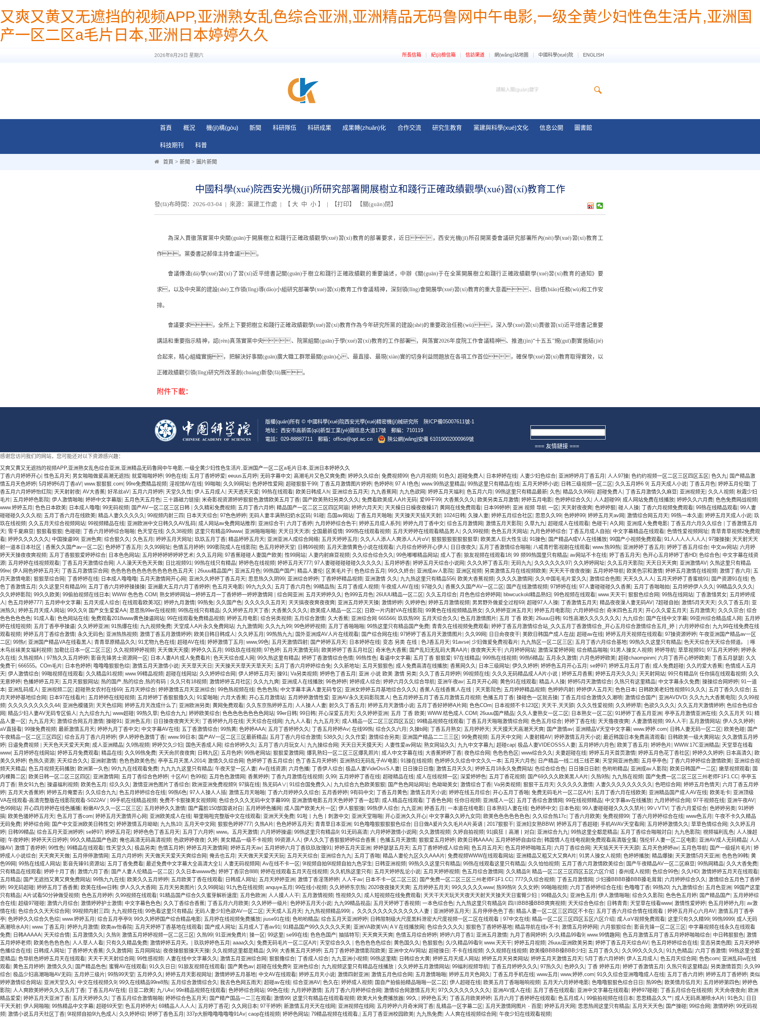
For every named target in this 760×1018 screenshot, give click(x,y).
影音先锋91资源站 (83, 863)
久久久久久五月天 (265, 602)
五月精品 (10, 879)
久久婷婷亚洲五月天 (508, 610)
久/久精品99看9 (566, 935)
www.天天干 (611, 594)
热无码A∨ (274, 784)
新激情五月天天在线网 (309, 1006)
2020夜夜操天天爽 (389, 887)
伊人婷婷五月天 (256, 674)
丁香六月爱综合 (689, 808)
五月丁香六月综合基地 (601, 642)
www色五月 (699, 816)
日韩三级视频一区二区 (586, 484)
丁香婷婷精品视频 (341, 579)
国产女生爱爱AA (108, 610)
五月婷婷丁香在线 (359, 776)
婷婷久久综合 (363, 476)
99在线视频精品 (584, 800)
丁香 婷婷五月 (603, 966)
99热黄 (228, 729)
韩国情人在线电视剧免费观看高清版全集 (590, 840)
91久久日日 (162, 966)
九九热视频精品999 (327, 911)
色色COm (480, 705)
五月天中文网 (505, 737)
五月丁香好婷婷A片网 (442, 705)
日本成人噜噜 (84, 507)
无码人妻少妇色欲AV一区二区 (229, 911)
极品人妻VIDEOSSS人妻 (547, 745)
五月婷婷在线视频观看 (33, 563)
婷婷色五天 (434, 998)
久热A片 (264, 824)
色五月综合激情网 (482, 871)
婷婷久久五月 (206, 650)
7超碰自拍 (667, 602)
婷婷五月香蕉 (577, 674)
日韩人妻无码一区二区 (695, 729)
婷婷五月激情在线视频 (691, 571)
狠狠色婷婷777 (235, 824)
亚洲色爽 (91, 539)
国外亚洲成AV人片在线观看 (327, 634)
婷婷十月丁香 (59, 871)
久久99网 (475, 634)
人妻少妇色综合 (538, 476)
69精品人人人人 (177, 1006)
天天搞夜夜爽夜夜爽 (312, 602)
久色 (555, 492)
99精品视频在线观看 (440, 721)
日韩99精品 (21, 832)
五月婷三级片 (89, 974)
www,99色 (257, 642)
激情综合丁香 (475, 784)
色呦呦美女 (445, 784)
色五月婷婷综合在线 (142, 792)
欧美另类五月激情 (498, 499)
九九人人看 (298, 721)
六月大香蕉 (233, 697)
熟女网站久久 (439, 745)
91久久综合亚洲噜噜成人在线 (630, 974)
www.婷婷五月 (16, 507)
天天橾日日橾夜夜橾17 (411, 507)
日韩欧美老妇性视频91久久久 (672, 689)
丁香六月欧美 (584, 816)
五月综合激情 (309, 618)
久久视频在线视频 (506, 951)
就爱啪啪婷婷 (147, 476)
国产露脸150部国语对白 (215, 808)
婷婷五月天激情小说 (391, 705)
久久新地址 (346, 666)
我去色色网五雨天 (240, 982)
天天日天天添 (293, 531)
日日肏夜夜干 (504, 634)
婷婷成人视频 (356, 982)
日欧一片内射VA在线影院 (394, 610)
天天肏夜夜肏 (729, 990)
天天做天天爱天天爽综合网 (176, 856)
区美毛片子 (339, 571)
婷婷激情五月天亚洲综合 (186, 689)
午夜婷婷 (18, 840)
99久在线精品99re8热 (143, 982)
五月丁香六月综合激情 (295, 737)
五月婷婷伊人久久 (693, 587)
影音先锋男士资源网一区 (119, 658)
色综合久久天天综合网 (44, 911)
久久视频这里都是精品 (238, 951)
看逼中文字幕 (395, 658)
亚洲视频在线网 (356, 1006)
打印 (343, 204)
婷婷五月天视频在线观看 (634, 634)
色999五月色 (358, 594)
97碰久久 (432, 587)
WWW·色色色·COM (134, 594)
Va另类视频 (304, 674)
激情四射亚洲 (353, 974)
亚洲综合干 (271, 523)
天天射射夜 (67, 492)
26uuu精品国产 (215, 571)
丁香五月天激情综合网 (88, 563)
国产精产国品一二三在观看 (240, 998)
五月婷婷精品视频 (524, 689)
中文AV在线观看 (277, 974)
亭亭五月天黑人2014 (181, 761)
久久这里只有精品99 (62, 587)
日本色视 (569, 808)
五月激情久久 (87, 935)
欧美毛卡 (720, 792)
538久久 (333, 737)
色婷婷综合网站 (246, 990)
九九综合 (633, 618)
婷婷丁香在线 (579, 721)
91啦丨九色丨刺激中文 (323, 816)
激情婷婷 (392, 602)
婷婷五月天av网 (606, 515)
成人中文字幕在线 (402, 753)
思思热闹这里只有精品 (603, 1006)
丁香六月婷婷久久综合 (293, 792)
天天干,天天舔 (558, 705)
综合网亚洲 (290, 594)
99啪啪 (212, 484)
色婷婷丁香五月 (123, 547)
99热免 (205, 602)
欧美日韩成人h (312, 492)
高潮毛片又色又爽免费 (319, 476)
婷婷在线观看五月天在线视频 (293, 871)
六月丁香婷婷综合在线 (595, 887)
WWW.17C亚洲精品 (696, 745)
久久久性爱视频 (595, 705)
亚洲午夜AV (740, 800)
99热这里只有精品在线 (493, 484)
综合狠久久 (117, 539)
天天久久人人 (638, 579)
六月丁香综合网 (572, 848)
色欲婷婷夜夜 (189, 840)
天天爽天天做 (54, 856)
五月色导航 (694, 848)
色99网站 (10, 808)
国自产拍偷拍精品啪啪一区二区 (411, 982)
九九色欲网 (412, 492)
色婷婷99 (574, 515)
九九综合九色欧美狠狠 (359, 784)
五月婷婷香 (397, 563)
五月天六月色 (519, 761)
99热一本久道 (686, 515)
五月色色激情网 (227, 776)
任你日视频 (467, 800)
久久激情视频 (434, 832)
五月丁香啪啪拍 (652, 587)
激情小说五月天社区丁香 (36, 1014)
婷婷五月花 (118, 832)
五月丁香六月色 (293, 587)
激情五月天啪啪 (247, 792)
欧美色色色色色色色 (506, 816)
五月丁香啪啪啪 (346, 626)
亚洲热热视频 (121, 634)
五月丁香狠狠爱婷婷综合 (77, 555)
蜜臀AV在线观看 (127, 966)
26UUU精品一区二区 (399, 594)
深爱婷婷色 (473, 776)
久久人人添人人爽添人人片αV (394, 539)
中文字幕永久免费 (678, 681)
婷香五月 (434, 808)
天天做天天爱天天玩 (261, 856)
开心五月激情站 (267, 697)
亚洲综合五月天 (350, 492)
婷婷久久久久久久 (28, 539)
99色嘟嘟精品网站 (417, 555)
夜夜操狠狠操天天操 (186, 951)
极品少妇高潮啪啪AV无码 (42, 974)
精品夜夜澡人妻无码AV (626, 602)
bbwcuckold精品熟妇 (527, 594)
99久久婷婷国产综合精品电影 (167, 919)
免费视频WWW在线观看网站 (480, 856)
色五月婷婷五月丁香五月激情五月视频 (436, 697)
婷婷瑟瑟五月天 (391, 848)
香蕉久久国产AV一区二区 (474, 587)
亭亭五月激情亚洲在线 (690, 713)
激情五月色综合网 (391, 974)
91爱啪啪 (207, 697)
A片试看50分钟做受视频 (51, 895)
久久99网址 (236, 484)
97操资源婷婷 (680, 634)
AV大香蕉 (94, 492)
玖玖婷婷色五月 (212, 943)
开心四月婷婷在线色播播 (52, 808)
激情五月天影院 (504, 523)
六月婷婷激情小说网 (393, 832)
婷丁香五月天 (624, 555)
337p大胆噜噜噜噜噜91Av (215, 1014)
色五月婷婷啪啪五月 (528, 848)
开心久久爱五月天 (666, 610)
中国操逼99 (65, 539)
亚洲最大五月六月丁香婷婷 (178, 587)
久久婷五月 (251, 634)
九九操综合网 (322, 745)
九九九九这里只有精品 (186, 769)
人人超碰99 (607, 499)
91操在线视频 (416, 761)
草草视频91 (691, 650)
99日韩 (307, 713)
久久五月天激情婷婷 (701, 705)
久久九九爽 (266, 681)
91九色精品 (679, 951)
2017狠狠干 (500, 824)
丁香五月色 (702, 484)
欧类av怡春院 (116, 927)
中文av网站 (724, 547)
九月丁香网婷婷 (528, 935)
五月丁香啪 (367, 856)
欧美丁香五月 (632, 745)
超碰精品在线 (398, 776)
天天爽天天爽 (377, 935)
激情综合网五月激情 (80, 721)
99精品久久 (554, 895)
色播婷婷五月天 (41, 681)
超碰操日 (439, 951)
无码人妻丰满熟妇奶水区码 (280, 515)
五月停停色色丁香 (492, 911)
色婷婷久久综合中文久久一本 (468, 761)
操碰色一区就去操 (537, 697)
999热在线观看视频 (368, 531)
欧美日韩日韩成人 (214, 634)
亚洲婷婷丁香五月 (643, 547)
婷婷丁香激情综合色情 (327, 658)
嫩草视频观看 (734, 769)
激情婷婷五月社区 (230, 681)
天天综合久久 (72, 761)
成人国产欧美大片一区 (310, 808)
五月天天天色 (647, 1006)
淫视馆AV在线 (185, 484)
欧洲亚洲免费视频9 (214, 784)
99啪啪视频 (554, 887)
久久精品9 (517, 871)
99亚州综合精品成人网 (716, 618)
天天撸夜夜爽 (613, 721)
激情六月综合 (62, 903)
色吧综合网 (668, 784)
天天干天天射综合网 (111, 958)
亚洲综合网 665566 (373, 618)
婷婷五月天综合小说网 (438, 563)
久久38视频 (179, 531)
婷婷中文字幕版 (104, 499)
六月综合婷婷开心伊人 (422, 547)
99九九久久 (259, 587)
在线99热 (362, 729)
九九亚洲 (411, 808)
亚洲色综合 (306, 966)
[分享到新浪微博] (590, 206)
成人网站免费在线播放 (648, 499)
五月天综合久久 (440, 618)
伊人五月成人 (209, 492)
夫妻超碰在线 (570, 753)
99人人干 (675, 721)
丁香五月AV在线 (106, 990)
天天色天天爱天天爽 (66, 745)
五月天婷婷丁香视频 (396, 903)
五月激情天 (702, 610)
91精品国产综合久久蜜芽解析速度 (198, 895)
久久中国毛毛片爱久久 (561, 579)
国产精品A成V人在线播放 (577, 539)
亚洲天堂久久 (59, 982)
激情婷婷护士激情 (101, 903)
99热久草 (147, 713)
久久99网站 (211, 887)
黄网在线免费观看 (460, 507)
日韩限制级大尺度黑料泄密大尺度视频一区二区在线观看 (435, 919)
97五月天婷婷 (722, 650)
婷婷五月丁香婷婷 (726, 974)
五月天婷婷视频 (441, 871)
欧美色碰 (734, 729)
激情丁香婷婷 (30, 848)
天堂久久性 (179, 492)
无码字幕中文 (275, 476)
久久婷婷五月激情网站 (423, 966)
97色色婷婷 (233, 515)
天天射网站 (652, 674)
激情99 (282, 998)
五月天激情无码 (301, 650)
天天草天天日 (196, 666)
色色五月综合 (546, 721)
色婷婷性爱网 (267, 484)
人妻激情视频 (647, 721)
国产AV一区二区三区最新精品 (232, 737)
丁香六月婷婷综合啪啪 (109, 531)
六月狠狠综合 (615, 927)
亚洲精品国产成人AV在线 (678, 792)
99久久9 (76, 610)
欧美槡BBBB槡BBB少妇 (557, 951)
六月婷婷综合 (588, 610)
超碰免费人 (470, 476)
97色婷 (272, 650)
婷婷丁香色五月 (166, 1014)
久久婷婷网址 (589, 563)
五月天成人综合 (102, 602)
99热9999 (723, 919)
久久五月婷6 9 (631, 484)
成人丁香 (451, 555)
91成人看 (44, 618)
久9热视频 (137, 745)
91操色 (537, 539)
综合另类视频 (275, 618)
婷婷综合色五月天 (186, 998)
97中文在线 (516, 919)
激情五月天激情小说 (155, 666)
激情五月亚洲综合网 (243, 958)
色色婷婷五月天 (294, 824)
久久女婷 (528, 887)
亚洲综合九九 (552, 832)
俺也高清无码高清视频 (145, 840)
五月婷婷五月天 (431, 887)
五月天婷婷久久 (324, 594)
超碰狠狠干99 (301, 484)
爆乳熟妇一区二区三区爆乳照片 (343, 753)
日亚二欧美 (141, 990)
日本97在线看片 (67, 697)
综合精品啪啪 (592, 650)
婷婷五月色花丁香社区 (664, 753)
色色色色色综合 (373, 943)
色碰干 (599, 523)
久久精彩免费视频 (214, 507)
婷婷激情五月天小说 (577, 737)
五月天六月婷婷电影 (566, 982)
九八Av (165, 990)
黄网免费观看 (228, 705)
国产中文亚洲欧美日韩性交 (83, 824)
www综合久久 (537, 753)
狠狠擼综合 (282, 958)
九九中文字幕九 (476, 745)
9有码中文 (362, 792)
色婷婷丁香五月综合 (270, 761)
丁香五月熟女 (445, 729)
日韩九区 (208, 753)
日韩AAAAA (27, 935)
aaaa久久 (243, 943)
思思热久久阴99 (266, 579)
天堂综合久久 (336, 943)
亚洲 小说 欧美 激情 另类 (387, 674)
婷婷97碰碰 (644, 990)
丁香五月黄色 (391, 792)
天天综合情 (57, 935)
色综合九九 (173, 713)
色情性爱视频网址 (687, 531)
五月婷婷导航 (608, 571)
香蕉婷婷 (258, 776)
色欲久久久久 (659, 705)
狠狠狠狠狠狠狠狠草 (454, 539)
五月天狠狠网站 (80, 681)
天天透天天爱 (243, 492)
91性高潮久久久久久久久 (591, 618)
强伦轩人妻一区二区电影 (668, 840)
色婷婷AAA (252, 729)
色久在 (330, 982)
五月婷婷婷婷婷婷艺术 (168, 555)
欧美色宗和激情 (645, 571)
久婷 (212, 840)
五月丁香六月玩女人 (281, 745)
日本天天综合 (201, 515)
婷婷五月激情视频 (448, 602)
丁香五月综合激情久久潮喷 (591, 697)
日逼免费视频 (24, 745)
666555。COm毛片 (40, 666)
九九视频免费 (155, 626)
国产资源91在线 (729, 579)
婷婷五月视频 (529, 943)
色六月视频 (423, 476)
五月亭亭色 (654, 761)
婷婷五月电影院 (552, 610)
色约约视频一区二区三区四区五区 (670, 476)
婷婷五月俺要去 (65, 792)
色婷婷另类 (722, 808)
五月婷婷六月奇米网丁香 (405, 1006)
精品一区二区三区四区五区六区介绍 (574, 871)
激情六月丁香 (93, 871)
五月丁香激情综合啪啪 (504, 547)
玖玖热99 (408, 618)
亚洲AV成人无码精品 (723, 840)
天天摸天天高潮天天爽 (518, 729)
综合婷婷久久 (239, 745)
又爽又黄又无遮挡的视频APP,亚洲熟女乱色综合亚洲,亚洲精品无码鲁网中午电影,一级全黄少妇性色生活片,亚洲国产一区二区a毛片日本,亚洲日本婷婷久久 (175, 468)
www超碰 (123, 713)
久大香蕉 (338, 618)
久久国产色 (229, 602)
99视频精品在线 (106, 523)
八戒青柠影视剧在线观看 (561, 547)
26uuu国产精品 (497, 713)
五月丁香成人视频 (357, 587)
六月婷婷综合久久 (685, 879)
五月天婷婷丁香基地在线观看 (168, 927)
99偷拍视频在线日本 (86, 594)
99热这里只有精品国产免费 (398, 626)
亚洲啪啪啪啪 (260, 531)
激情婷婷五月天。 (170, 943)
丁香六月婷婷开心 (20, 476)
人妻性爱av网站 (403, 745)
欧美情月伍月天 (683, 982)
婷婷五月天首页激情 (612, 753)
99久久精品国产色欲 (93, 840)
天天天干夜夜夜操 (569, 571)
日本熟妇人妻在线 (507, 808)
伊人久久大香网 (138, 887)
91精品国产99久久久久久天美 (317, 927)
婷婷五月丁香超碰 (577, 824)
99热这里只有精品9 (316, 832)
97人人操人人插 (208, 792)
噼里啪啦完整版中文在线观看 (227, 816)
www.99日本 (182, 737)
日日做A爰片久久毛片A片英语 (449, 824)
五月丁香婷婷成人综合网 (440, 848)
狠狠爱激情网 (288, 753)
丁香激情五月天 (579, 602)
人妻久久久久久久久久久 (624, 784)
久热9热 (600, 776)
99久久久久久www (473, 887)
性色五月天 (57, 476)
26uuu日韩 (548, 618)
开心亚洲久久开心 (405, 816)
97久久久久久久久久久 (464, 990)
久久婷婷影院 (15, 594)
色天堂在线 (150, 531)
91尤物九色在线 (156, 642)
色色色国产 (323, 935)
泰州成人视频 (634, 871)
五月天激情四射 (290, 642)
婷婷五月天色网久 (469, 974)
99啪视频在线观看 (62, 674)
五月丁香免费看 (125, 863)
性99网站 (295, 555)
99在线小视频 (311, 887)
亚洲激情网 (106, 776)
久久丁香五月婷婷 (439, 674)
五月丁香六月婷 (256, 507)
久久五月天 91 (735, 713)
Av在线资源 (272, 769)
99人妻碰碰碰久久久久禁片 (613, 808)
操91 (282, 674)
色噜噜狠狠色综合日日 (617, 982)
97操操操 (719, 539)
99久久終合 (401, 571)
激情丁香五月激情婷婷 (165, 634)
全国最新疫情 (327, 531)
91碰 (319, 515)
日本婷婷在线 (501, 476)
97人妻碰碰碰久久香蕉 (605, 587)
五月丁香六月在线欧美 (69, 515)
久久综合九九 (101, 792)
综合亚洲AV (306, 982)
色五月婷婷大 (140, 1006)
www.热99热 (606, 547)
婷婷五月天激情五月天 (556, 958)
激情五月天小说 (428, 792)
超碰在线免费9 (273, 966)
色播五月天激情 (398, 840)
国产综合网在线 (379, 634)
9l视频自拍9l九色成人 (91, 1014)
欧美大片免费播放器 (380, 998)
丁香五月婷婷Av (330, 729)
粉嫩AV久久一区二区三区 (112, 808)
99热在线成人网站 (39, 863)
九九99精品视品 (352, 903)
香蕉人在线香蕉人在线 (446, 689)
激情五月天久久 (454, 769)
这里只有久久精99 (688, 919)
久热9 (112, 935)
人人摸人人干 (283, 895)
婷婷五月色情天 (702, 784)
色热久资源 (41, 761)
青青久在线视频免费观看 (460, 626)
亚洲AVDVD (672, 697)
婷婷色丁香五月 (338, 674)
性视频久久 (348, 895)
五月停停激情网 (90, 856)
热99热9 (505, 887)
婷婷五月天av (246, 848)
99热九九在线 (108, 879)
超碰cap (505, 745)
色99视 (198, 776)
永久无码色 (90, 634)
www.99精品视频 (144, 674)
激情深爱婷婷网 (556, 650)
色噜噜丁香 (637, 887)
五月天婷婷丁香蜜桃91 (683, 579)
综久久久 (119, 784)
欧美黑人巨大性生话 (504, 539)
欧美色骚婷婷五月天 (31, 816)
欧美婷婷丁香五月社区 (347, 650)
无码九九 (521, 563)
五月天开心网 (481, 681)
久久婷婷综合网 (218, 674)
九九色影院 (687, 832)
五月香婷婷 (335, 792)
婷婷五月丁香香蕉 (57, 887)
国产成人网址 (220, 927)
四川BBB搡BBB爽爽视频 (536, 903)
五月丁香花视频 (507, 776)
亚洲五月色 (247, 571)
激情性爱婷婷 (689, 903)
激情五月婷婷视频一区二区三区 (158, 935)
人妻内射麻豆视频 (329, 555)
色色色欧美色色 (137, 761)
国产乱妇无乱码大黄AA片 (438, 650)
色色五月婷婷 (97, 895)
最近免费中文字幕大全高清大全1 (183, 863)
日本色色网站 (123, 555)
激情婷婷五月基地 (235, 974)
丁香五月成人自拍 (589, 531)
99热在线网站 (677, 594)
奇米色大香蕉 (391, 650)
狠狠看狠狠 (49, 531)
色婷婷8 (383, 484)
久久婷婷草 (628, 705)
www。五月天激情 (237, 832)
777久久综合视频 (534, 879)
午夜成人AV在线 (400, 587)
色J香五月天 (435, 642)
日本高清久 (739, 753)
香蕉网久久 (463, 666)
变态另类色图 (715, 943)
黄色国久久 (407, 943)
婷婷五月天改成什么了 (150, 705)
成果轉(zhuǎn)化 (364, 127)
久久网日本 (244, 1006)
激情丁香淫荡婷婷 (318, 879)
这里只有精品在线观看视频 (323, 998)
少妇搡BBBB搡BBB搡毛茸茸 (629, 879)
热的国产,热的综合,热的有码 (134, 681)
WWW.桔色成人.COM (452, 713)
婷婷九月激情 (179, 602)
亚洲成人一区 (498, 800)
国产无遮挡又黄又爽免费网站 (56, 879)
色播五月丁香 (498, 697)
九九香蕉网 (384, 492)
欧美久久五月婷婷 (147, 879)
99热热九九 (279, 634)
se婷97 (598, 666)
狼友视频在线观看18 (487, 555)
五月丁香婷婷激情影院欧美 (355, 951)
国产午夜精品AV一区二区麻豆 (660, 863)
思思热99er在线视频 (152, 610)
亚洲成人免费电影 (647, 523)
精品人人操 (552, 681)
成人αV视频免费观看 (641, 919)
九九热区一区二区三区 (546, 642)
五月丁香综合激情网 (540, 800)
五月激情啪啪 (430, 974)
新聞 (185, 162)
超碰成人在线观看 (568, 523)
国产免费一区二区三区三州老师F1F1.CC (692, 776)
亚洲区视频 (469, 571)
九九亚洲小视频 (349, 958)
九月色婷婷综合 (548, 531)
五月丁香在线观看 (553, 990)
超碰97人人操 (542, 602)
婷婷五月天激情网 (207, 848)
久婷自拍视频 (468, 832)
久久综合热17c (549, 816)
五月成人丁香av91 (259, 927)
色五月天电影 (227, 587)
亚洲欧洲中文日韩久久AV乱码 (161, 523)
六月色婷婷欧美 (598, 658)
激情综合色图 (604, 579)
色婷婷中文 (543, 808)
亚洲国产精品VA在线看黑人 (59, 642)
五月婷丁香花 (213, 1006)
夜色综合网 (477, 753)
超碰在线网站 (181, 674)
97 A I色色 (407, 484)
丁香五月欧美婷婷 (470, 998)
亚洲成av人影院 (435, 571)
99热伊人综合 (382, 808)
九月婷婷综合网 (672, 800)
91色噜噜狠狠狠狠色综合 (382, 824)
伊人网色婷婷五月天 (36, 571)
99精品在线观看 (85, 848)
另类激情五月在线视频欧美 (515, 571)
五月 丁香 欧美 (516, 618)
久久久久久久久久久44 (34, 705)
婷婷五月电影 (536, 499)
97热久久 (550, 966)
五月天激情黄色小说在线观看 (360, 547)
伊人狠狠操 (351, 808)
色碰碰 (72, 531)
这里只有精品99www (218, 531)
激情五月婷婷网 (580, 927)
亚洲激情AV (693, 563)
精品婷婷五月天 (246, 539)
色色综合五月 (369, 571)
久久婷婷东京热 (347, 887)
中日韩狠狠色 (728, 935)
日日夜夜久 (463, 547)
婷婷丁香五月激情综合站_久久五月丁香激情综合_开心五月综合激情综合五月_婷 (583, 626)
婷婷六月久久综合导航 (409, 681)
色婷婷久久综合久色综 (33, 919)
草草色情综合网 (709, 824)
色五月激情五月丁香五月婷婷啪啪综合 (666, 935)
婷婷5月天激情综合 (590, 681)
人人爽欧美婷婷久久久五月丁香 (49, 990)
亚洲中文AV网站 (407, 951)
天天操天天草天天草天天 (243, 666)
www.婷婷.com (650, 729)
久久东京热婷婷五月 (269, 705)
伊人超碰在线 (465, 982)
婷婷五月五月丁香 (629, 666)
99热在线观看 (277, 492)
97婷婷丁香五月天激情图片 (431, 634)
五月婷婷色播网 (263, 808)
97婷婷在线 (563, 587)
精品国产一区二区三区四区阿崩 (313, 507)
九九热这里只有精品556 (427, 579)
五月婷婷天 (477, 729)
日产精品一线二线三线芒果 (569, 761)
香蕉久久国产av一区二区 (74, 547)
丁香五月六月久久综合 (697, 523)
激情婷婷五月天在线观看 (729, 871)
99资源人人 (288, 840)
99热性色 (366, 658)
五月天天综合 (302, 856)
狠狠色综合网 (643, 594)
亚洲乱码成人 (23, 689)
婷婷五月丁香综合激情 (49, 634)
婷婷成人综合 (365, 681)
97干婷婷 (270, 1006)
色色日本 (625, 689)
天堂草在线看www (651, 903)
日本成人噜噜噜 (119, 579)
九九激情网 (249, 626)
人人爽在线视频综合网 (470, 1014)
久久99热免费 (140, 753)
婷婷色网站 (295, 1014)
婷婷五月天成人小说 (728, 515)
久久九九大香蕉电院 (712, 697)
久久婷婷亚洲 (93, 626)
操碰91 (114, 721)
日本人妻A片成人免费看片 (180, 658)
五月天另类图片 (177, 887)
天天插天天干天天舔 (616, 848)
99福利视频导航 (470, 966)
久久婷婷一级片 (269, 903)
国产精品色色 (90, 966)
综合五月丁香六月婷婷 (90, 737)
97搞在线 (249, 784)
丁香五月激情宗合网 (85, 571)
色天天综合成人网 (234, 658)
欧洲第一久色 (93, 769)
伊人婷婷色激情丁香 (142, 737)
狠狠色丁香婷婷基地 (489, 927)
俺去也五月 (222, 856)
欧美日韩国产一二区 (693, 769)
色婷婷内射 (561, 689)
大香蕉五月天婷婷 (300, 951)
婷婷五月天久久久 (615, 674)
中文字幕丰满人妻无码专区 (311, 689)
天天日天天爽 (661, 563)
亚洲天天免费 (278, 816)
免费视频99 (395, 476)
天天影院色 (488, 689)
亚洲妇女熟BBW (535, 824)
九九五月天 (41, 721)
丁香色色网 (439, 800)
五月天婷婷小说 (540, 484)
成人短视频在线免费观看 (392, 895)
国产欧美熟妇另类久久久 (330, 499)
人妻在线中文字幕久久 (191, 958)
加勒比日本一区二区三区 (82, 650)
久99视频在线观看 (136, 895)
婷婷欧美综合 (204, 713)
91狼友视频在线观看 (201, 966)
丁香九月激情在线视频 (297, 776)
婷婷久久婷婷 (707, 753)
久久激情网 (119, 951)
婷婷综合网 (36, 824)
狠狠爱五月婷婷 (437, 840)
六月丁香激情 (710, 951)
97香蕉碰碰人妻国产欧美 (253, 555)
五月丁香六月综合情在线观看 (630, 911)
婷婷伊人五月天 (594, 689)
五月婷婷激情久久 (667, 824)
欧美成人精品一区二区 (336, 610)
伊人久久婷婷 (738, 721)
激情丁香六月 (735, 571)
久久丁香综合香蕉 (184, 903)
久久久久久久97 (552, 563)
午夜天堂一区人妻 (235, 769)
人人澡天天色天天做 (139, 563)
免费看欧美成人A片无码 (389, 499)
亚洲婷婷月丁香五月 (582, 476)
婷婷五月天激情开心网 (121, 816)
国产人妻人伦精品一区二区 (142, 871)
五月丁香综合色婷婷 (145, 776)
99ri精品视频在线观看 (201, 990)
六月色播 (299, 769)
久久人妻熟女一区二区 (542, 713)
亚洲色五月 (137, 721)
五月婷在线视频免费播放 (232, 919)
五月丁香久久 (603, 951)
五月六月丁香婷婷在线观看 (524, 998)
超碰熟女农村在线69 (98, 689)
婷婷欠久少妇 (167, 745)
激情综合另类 (384, 737)
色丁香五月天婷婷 (316, 761)
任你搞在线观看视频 (722, 674)
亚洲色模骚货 (78, 705)
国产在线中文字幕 (666, 618)
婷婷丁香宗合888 (238, 871)
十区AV (179, 776)
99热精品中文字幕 (72, 1006)
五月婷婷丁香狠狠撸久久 (165, 697)
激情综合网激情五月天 (409, 990)
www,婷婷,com (577, 974)
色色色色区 (506, 753)
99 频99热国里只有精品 (540, 555)
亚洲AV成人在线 (511, 990)
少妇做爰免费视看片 (495, 642)
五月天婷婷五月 (339, 539)
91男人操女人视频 (631, 650)
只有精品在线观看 (20, 871)
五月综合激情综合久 (194, 982)
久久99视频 (475, 531)
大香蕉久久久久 (290, 610)
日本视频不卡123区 (516, 705)
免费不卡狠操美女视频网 (188, 800)
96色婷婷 (336, 681)
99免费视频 (475, 737)
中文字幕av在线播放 (628, 800)
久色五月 (143, 539)
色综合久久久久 (445, 927)
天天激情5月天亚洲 (697, 856)
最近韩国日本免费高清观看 (634, 737)
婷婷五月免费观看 (78, 753)
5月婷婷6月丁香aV (60, 484)
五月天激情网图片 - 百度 (513, 1006)
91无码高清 (354, 832)
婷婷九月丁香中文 (423, 523)
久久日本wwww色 (196, 871)
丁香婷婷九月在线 (222, 721)
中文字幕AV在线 (160, 729)
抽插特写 (349, 935)
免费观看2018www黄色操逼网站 (127, 618)
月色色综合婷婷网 (480, 594)
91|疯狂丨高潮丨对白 (510, 832)
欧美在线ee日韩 (99, 887)
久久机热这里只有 (350, 871)
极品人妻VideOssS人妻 (373, 769)
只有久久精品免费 (126, 943)
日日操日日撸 (418, 769)
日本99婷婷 (497, 507)
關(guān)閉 (377, 204)
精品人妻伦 (310, 571)
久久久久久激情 (575, 784)
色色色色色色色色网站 (248, 713)
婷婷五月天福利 (446, 492)
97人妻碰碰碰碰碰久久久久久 (348, 563)
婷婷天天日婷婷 (49, 840)
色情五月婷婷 (188, 547)
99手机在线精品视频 (133, 800)
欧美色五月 (93, 784)
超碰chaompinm (636, 658)
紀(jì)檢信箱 (443, 55)
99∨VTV (657, 808)
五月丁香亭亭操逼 (54, 626)
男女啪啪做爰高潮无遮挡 (100, 476)
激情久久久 (59, 966)
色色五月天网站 (509, 531)
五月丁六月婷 (197, 832)
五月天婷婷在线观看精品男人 (426, 531)
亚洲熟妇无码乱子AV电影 (369, 761)
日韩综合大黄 (414, 958)
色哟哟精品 (615, 769)
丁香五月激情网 (575, 879)
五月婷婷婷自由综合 (518, 840)
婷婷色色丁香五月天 (156, 832)
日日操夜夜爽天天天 (176, 721)
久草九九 (534, 523)
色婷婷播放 (636, 856)
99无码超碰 (21, 887)
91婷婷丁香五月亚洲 (638, 713)
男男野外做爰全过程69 (498, 602)
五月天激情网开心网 (163, 579)
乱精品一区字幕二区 (459, 1006)
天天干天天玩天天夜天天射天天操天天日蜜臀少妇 (481, 895)
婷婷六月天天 (367, 507)
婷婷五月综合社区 (511, 515)
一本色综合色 (437, 903)
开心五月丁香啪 (511, 792)
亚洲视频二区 (57, 689)
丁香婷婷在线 (82, 579)
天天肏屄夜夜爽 (177, 753)
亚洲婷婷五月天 (451, 911)
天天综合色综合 (586, 903)
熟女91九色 (31, 784)
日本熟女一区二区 (591, 713)
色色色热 (267, 689)
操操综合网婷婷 (720, 681)
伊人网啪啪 (36, 1006)
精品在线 (111, 753)
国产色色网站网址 (408, 784)
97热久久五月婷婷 (67, 658)
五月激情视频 (317, 895)
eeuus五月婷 (242, 476)
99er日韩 (287, 713)
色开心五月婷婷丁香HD (669, 555)
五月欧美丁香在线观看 (196, 879)
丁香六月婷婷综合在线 (657, 816)
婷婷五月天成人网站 (41, 610)
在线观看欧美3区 (141, 602)
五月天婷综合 (140, 689)
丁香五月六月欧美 (228, 903)
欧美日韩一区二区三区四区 (59, 776)
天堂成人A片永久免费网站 (204, 626)
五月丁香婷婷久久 (288, 729)
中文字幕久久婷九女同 (455, 816)
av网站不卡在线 (588, 555)
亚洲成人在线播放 (302, 681)
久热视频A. (31, 658)
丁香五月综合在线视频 (686, 990)
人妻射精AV (537, 737)
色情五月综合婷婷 (416, 935)
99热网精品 (710, 863)
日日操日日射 (583, 769)
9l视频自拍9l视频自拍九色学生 (337, 863)
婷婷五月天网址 (174, 539)
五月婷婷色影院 (31, 499)
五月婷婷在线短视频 (111, 697)
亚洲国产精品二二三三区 (430, 737)
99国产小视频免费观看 (635, 539)
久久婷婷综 (132, 1014)
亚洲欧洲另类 (194, 705)
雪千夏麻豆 (21, 531)
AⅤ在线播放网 (407, 927)
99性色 (56, 848)
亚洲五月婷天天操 (358, 602)
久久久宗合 (731, 610)
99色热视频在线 (236, 689)
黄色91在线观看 (518, 681)
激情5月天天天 (698, 602)
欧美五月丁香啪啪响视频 (511, 982)
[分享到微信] (600, 206)
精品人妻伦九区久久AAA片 (414, 856)
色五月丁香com (75, 816)
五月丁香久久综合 (729, 689)
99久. (412, 998)
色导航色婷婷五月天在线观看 (51, 958)
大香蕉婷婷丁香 (444, 753)
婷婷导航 (665, 650)
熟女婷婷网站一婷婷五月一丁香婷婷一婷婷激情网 (217, 594)
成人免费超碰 (668, 666)
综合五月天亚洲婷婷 (60, 832)
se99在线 (297, 935)
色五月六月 (479, 492)
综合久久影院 (647, 895)
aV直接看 (11, 729)
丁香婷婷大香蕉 (85, 951)
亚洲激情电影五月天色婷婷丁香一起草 (335, 800)
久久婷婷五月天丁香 (245, 610)
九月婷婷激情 (306, 990)
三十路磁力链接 (181, 499)
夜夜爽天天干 (486, 650)
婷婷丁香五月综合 (687, 547)
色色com (709, 958)
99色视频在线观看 (574, 594)
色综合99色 (665, 871)
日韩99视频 (311, 547)
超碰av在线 (590, 634)
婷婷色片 (661, 745)
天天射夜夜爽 (576, 507)
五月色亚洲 (718, 887)
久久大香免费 (741, 863)
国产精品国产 (714, 895)
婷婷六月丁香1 (456, 935)
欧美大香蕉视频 (476, 579)
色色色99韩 (735, 856)
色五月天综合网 (678, 958)
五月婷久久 (150, 974)
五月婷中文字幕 (63, 602)
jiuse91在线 (276, 919)
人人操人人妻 (310, 705)
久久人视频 (721, 492)
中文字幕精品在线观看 (638, 531)
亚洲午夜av (450, 681)
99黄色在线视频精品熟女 (454, 610)
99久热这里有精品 (278, 658)
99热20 (661, 887)
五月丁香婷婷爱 (207, 476)
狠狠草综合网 (49, 579)
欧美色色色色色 (52, 943)
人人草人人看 (87, 943)
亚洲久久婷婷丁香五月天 (217, 579)
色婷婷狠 (605, 507)
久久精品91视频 (104, 674)
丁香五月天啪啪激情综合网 (497, 721)
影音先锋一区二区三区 (660, 927)
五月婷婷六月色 (596, 745)
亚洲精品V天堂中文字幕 (603, 729)
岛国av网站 (340, 515)
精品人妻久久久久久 (121, 515)
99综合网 (699, 1006)
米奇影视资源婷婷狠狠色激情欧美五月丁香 (251, 499)
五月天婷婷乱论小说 (397, 871)
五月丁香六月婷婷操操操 (116, 587)
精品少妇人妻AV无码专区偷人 (42, 713)
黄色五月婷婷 (28, 966)
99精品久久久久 (734, 587)
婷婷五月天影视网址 (188, 974)
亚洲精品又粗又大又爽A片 (546, 856)
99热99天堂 (121, 974)
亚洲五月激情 (491, 935)
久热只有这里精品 (635, 681)
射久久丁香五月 (347, 705)
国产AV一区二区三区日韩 (161, 507)
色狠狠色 (432, 943)
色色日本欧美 (50, 507)
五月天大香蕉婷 (26, 792)
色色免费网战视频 (736, 499)
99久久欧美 (47, 594)
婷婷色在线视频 (257, 563)
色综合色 (709, 555)
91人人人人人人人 (685, 539)
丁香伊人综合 (327, 769)
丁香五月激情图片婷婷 (345, 484)
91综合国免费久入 (310, 784)
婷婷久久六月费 (695, 499)
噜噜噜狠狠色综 (111, 666)
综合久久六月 (391, 729)
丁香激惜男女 (711, 594)
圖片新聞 (206, 162)
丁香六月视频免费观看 (667, 507)
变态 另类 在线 (400, 642)
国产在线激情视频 (526, 587)
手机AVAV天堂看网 (622, 824)
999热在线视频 (500, 658)
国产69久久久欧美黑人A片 (558, 776)
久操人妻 (478, 515)
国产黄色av (241, 966)
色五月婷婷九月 (726, 903)
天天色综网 (109, 705)
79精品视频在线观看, (335, 1014)
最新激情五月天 (77, 729)
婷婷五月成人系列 (379, 523)
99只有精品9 (682, 674)
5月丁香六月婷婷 (604, 958)
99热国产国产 (278, 571)
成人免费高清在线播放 (421, 666)
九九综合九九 (94, 713)
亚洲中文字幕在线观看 (603, 990)
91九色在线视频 (244, 887)
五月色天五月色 (142, 499)
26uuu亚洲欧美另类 (570, 943)
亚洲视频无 (692, 492)
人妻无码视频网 (242, 863)
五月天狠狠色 (377, 666)
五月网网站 (147, 951)
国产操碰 (676, 1006)
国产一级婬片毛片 (730, 848)
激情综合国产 (640, 697)
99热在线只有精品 (215, 563)
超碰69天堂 (109, 1006)
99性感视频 (150, 958)
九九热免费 (429, 1014)
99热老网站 (257, 753)
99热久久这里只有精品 (655, 642)
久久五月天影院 (625, 563)
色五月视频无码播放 (51, 769)
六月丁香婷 (299, 523)
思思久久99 (548, 515)
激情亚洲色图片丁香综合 (161, 784)
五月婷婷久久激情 (164, 808)
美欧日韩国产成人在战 (548, 634)
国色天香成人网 (204, 745)
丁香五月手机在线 (513, 974)
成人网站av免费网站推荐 (226, 523)
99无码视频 (116, 507)
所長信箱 (411, 55)
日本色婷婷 (78, 666)
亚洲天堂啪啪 (367, 816)
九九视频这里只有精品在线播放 (358, 966)
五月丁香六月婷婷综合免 (302, 666)
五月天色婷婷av (660, 848)
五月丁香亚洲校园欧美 (388, 1014)
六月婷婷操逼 (275, 832)
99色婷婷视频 (309, 626)
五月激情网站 (704, 721)
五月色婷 (231, 753)
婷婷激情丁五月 (225, 642)
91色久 (447, 476)
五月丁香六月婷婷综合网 (353, 990)
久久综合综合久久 (372, 555)
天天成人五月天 (284, 911)
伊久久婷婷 (525, 666)
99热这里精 (383, 958)
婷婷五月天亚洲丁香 (46, 998)
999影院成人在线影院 (231, 547)
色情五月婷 (171, 848)
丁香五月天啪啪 (374, 515)
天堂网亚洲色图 (620, 761)
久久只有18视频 (188, 681)
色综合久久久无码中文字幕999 (254, 800)
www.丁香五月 (48, 927)
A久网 (617, 523)
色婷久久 (574, 966)
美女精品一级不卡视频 (246, 840)
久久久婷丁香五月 (487, 563)
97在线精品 (467, 658)
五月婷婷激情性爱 (308, 697)
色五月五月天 (486, 848)
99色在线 (175, 476)
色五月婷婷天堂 (277, 547)
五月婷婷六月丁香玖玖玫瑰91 (298, 848)
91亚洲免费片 (231, 935)
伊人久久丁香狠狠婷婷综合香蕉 (340, 840)
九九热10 (170, 824)
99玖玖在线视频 (243, 650)
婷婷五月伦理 (733, 484)
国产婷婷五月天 (328, 642)
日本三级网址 (494, 666)
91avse (460, 642)
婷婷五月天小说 (317, 974)
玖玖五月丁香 (210, 539)
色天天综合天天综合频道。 (715, 642)
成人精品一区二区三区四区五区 (378, 721)
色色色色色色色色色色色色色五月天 (153, 571)
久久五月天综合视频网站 (56, 523)
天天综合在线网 (264, 721)
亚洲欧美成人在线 (170, 816)
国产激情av (560, 729)
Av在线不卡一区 (281, 863)
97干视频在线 (708, 800)
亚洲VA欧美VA (370, 927)
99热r (19, 642)
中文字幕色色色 (143, 903)
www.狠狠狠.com (103, 484)
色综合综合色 (550, 769)
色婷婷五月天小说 (310, 903)
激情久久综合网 (226, 761)
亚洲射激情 (103, 761)
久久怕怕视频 (543, 863)
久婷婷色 (415, 602)
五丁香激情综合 (200, 729)
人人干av (352, 879)
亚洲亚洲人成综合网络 (293, 539)
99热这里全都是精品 (594, 832)
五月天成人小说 (669, 484)
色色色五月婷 (681, 895)
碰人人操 (628, 507)
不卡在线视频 (467, 951)
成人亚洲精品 (107, 745)
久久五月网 (209, 555)
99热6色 (177, 792)
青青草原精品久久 (114, 642)
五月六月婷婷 (147, 492)
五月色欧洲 (253, 895)
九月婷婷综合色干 (335, 523)
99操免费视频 (40, 729)
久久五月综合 (441, 594)
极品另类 (145, 848)
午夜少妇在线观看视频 (525, 1014)
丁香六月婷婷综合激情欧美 (701, 761)
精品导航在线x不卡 (537, 927)
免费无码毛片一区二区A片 (562, 792)
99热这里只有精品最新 (521, 492)
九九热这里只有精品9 (480, 903)
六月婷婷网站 (519, 650)
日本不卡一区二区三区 (391, 879)
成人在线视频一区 (437, 776)
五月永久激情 (561, 658)
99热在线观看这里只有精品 (494, 863)
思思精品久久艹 (654, 998)
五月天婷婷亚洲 (277, 879)
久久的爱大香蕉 (704, 666)
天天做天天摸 (173, 650)
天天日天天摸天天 (361, 745)
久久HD (690, 871)
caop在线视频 (264, 1014)
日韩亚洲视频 (390, 863)
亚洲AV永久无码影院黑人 (361, 697)
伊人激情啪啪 (67, 499)
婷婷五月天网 (559, 1006)
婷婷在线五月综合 (469, 792)
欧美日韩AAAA (475, 840)
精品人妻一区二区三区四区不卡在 (554, 911)
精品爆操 (662, 856)
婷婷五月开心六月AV (691, 911)
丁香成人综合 (313, 958)
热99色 (654, 982)
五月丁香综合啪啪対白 (646, 832)
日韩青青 (617, 903)
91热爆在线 (124, 626)
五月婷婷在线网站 (34, 753)
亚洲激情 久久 (381, 579)
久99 (330, 776)
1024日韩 (454, 515)
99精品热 (324, 587)
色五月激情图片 (478, 618)
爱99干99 (430, 499)
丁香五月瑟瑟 (727, 658)
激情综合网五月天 (647, 515)
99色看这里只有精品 (168, 911)
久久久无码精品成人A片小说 (525, 674)
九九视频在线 (127, 911)
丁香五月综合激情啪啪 (137, 998)
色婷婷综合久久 (573, 499)
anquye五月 (279, 887)
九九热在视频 (627, 776)
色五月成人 (571, 998)
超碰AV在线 (191, 642)
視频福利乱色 (718, 832)
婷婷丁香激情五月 (643, 966)
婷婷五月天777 (294, 563)
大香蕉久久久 (459, 499)
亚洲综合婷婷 (302, 579)
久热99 (205, 935)
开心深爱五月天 (336, 713)
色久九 (719, 476)
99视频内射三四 (165, 515)
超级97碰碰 (31, 903)
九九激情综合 (687, 887)
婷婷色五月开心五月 (564, 666)
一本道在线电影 (466, 808)
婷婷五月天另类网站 (505, 958)
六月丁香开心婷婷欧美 (683, 658)
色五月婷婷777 (25, 602)
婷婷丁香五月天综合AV (621, 943)
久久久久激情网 (514, 579)
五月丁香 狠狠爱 (432, 658)
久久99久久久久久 (642, 951)
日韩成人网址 (240, 879)
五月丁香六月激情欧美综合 (592, 863)
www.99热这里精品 (443, 484)
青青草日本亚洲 (333, 824)
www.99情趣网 (603, 935)
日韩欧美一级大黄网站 (693, 737)
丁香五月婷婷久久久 (514, 966)
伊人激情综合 (23, 674)
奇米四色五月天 (625, 610)
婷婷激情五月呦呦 (137, 824)
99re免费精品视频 (146, 484)
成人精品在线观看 (402, 800)
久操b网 (418, 729)
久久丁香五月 (733, 602)
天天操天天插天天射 (418, 515)
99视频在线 (476, 674)
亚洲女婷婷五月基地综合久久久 (381, 689)
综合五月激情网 (465, 523)
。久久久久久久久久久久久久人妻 (391, 911)
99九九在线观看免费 (134, 769)
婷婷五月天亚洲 (352, 848)
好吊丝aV (118, 492)
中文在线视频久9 (97, 982)
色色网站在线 (72, 618)
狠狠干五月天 (538, 784)
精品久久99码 (578, 492)
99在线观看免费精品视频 (195, 618)
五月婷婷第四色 (721, 982)
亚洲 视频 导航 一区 (536, 507)
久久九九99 (278, 626)
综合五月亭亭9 (114, 919)
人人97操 (618, 476)
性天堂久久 (119, 848)
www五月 (547, 974)
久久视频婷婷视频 (134, 650)
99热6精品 (531, 658)
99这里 (275, 935)
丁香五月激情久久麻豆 (651, 492)
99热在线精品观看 (716, 507)
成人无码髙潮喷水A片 (700, 998)
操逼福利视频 (62, 784)
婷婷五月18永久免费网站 (503, 769)
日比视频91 (178, 563)
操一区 (257, 935)
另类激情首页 (726, 966)
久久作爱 (355, 737)
